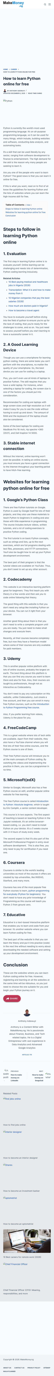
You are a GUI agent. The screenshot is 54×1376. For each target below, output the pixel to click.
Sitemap (46, 1368)
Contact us (19, 1368)
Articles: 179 (27, 1055)
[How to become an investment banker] (27, 1175)
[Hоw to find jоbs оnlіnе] (27, 1108)
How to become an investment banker (21, 1191)
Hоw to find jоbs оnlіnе (14, 1125)
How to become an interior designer (20, 1158)
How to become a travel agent (24, 310)
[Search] (45, 4)
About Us (7, 1368)
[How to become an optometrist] (27, 1208)
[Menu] (49, 4)
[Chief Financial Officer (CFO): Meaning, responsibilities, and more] (27, 1274)
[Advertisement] (27, 35)
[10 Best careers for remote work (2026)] (27, 1241)
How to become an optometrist (18, 1224)
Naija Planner (9, 1371)
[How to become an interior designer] (27, 1142)
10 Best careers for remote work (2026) (22, 1257)
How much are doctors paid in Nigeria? (28, 306)
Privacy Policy (34, 1368)
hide (28, 205)
